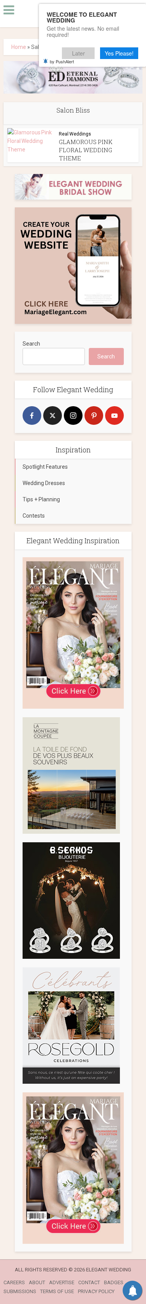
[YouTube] (114, 415)
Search (31, 344)
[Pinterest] (93, 415)
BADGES (113, 1282)
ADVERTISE (61, 1282)
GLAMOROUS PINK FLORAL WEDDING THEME (86, 150)
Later (78, 53)
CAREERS (14, 1282)
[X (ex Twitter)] (52, 415)
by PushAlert (62, 61)
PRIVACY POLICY (96, 1291)
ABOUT (37, 1282)
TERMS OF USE (57, 1291)
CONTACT (89, 1282)
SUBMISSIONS (20, 1291)
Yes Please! (119, 53)
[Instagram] (73, 415)
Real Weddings (75, 134)
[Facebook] (32, 415)
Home (18, 47)
